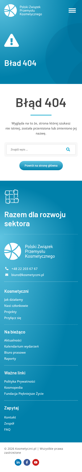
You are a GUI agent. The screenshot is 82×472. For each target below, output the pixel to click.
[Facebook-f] (27, 462)
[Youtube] (35, 462)
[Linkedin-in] (18, 462)
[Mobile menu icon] (72, 10)
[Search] (68, 149)
